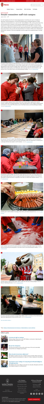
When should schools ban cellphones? (18, 354)
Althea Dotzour (35, 69)
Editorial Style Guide (22, 388)
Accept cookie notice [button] (34, 399)
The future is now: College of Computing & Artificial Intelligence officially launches (25, 362)
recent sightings (31, 327)
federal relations (24, 327)
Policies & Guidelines (22, 390)
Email (37, 389)
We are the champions (14, 346)
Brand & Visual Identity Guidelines (22, 392)
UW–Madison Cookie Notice (14, 401)
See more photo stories (5, 320)
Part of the (7, 391)
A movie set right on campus (16, 337)
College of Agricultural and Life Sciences (12, 327)
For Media (35, 9)
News (6, 5)
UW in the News (27, 9)
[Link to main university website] (7, 382)
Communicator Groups (21, 384)
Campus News (19, 9)
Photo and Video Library (22, 386)
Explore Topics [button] (10, 9)
